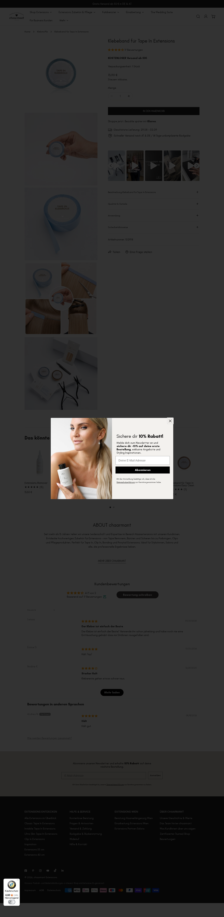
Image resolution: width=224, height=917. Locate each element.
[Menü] (18, 881)
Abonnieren (142, 470)
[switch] (11, 902)
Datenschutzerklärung (126, 482)
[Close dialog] (170, 421)
